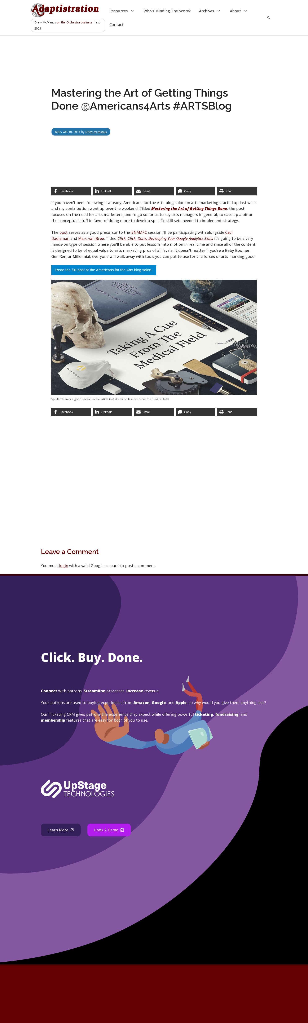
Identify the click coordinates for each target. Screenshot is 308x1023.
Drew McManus (96, 132)
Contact (116, 24)
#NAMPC (139, 232)
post (63, 232)
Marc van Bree (91, 238)
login (63, 565)
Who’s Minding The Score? (167, 10)
